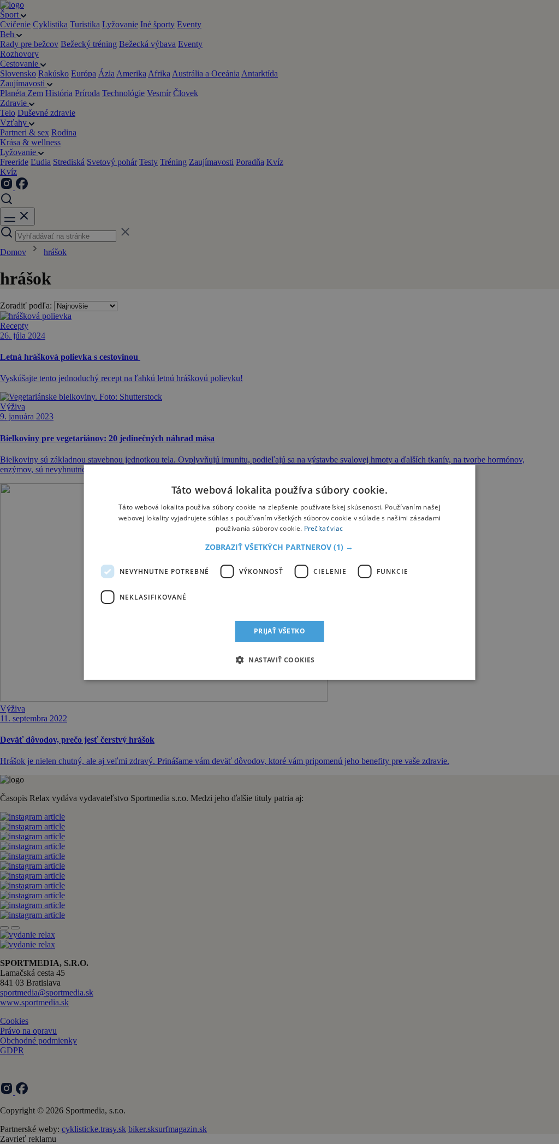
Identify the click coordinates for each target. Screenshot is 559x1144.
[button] (279, 547)
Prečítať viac (323, 528)
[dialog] (279, 571)
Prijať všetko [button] (279, 631)
